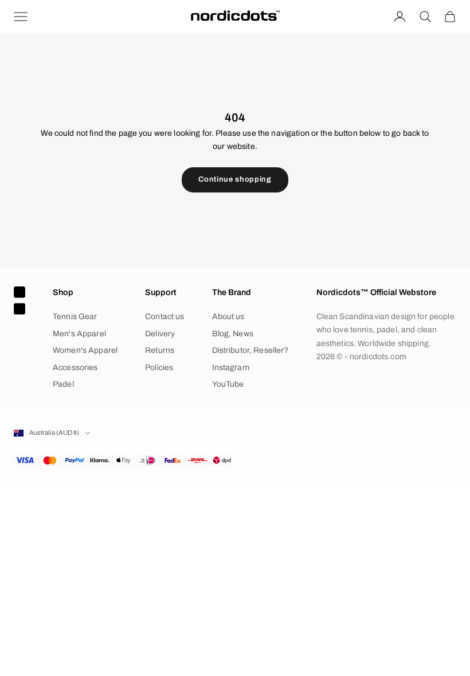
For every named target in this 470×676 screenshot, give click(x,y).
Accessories (75, 367)
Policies (159, 367)
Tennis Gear (75, 316)
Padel (63, 384)
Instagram (230, 367)
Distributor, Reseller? (250, 350)
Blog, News (232, 333)
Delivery (160, 333)
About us (228, 316)
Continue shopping (234, 179)
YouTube (228, 384)
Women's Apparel (85, 350)
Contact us (164, 316)
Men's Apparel (79, 333)
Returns (159, 350)
